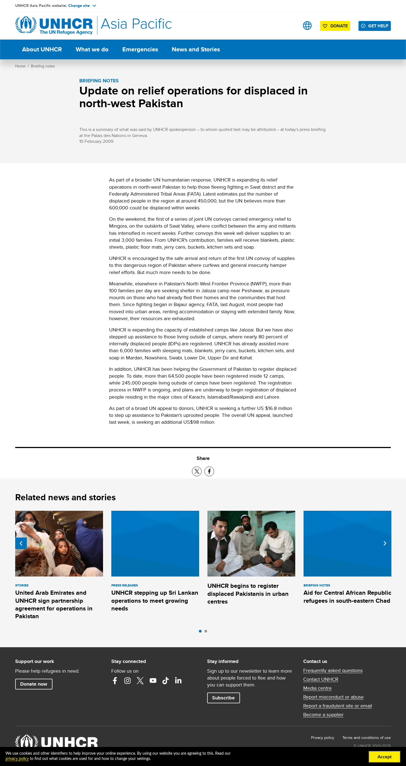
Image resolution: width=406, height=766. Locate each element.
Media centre (317, 688)
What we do (92, 49)
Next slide (385, 543)
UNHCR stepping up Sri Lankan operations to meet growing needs (154, 600)
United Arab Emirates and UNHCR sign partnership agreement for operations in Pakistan (54, 604)
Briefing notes (43, 66)
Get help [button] (378, 26)
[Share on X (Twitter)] (197, 471)
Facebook (114, 680)
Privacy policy (322, 737)
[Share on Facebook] (209, 471)
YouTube (153, 680)
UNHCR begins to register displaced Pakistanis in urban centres (248, 593)
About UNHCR (42, 49)
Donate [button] (339, 26)
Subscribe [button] (223, 697)
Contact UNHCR (320, 679)
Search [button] (289, 25)
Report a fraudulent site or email (337, 706)
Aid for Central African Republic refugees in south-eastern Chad (347, 596)
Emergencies (140, 49)
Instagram (127, 680)
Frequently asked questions (333, 670)
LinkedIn (178, 680)
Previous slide (21, 543)
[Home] (54, 25)
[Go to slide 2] (207, 632)
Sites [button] (307, 25)
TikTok (165, 680)
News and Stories (196, 49)
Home (20, 66)
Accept (385, 757)
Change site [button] (79, 5)
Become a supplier (323, 715)
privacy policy (17, 759)
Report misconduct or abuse (333, 697)
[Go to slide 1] (201, 632)
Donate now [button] (33, 684)
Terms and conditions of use (366, 737)
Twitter (140, 680)
